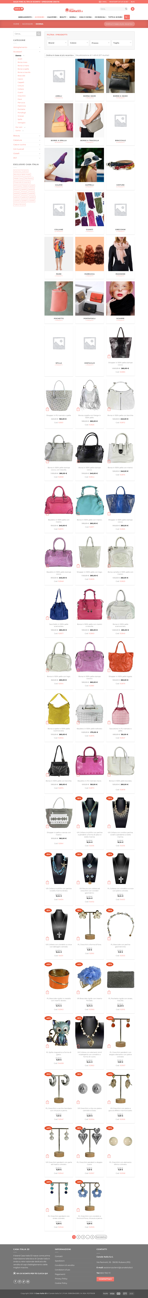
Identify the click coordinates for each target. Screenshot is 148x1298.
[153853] (89, 1033)
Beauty (63, 17)
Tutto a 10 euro (115, 17)
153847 (122, 738)
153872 (122, 423)
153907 (122, 1065)
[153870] (59, 500)
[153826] (89, 396)
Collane (21, 89)
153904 (91, 1119)
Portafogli (22, 113)
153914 (60, 684)
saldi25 (16, 193)
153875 (122, 475)
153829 (122, 581)
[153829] (120, 552)
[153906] (120, 1089)
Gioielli (72, 17)
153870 (60, 529)
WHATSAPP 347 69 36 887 (118, 2)
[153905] (89, 1196)
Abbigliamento (25, 17)
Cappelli (21, 82)
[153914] (59, 657)
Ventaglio (21, 123)
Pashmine (22, 106)
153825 (122, 529)
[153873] (89, 761)
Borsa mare (22, 62)
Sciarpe (21, 116)
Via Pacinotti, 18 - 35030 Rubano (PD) (113, 1262)
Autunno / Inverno (21, 171)
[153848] (59, 552)
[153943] (59, 1143)
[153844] (89, 448)
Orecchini (22, 96)
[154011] (59, 925)
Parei (20, 99)
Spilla (20, 119)
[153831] (59, 396)
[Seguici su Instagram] (20, 1282)
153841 (60, 843)
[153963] (59, 979)
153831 (60, 423)
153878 (122, 790)
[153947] (59, 1089)
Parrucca (21, 103)
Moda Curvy (18, 178)
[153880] (120, 343)
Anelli (20, 59)
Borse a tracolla (24, 72)
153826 (91, 425)
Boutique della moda (22, 174)
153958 (122, 1173)
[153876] (89, 709)
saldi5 (32, 186)
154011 (60, 956)
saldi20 (31, 189)
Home (16, 24)
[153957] (89, 1143)
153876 (91, 736)
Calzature (52, 17)
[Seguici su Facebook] (15, 1282)
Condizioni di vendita (64, 1265)
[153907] (120, 1033)
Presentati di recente (22, 182)
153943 (60, 1173)
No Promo (29, 178)
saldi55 (16, 201)
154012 (91, 902)
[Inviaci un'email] (28, 1282)
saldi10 (16, 189)
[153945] (59, 1196)
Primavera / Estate (21, 186)
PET (15, 158)
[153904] (89, 1089)
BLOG (133, 2)
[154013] (120, 869)
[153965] (89, 979)
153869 (91, 633)
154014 (60, 899)
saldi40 (17, 197)
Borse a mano (23, 66)
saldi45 (24, 197)
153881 (91, 686)
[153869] (89, 604)
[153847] (120, 709)
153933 (122, 956)
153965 (91, 1009)
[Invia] (126, 9)
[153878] (120, 761)
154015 (122, 846)
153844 (91, 477)
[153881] (89, 657)
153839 (91, 579)
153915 (122, 1009)
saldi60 (24, 201)
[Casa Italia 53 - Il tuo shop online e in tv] (74, 9)
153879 (122, 684)
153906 (122, 1119)
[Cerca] (95, 9)
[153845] (59, 709)
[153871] (89, 500)
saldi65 (31, 201)
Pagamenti (60, 1274)
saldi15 (23, 189)
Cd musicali (100, 17)
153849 (122, 633)
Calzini (20, 79)
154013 (122, 899)
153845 (60, 738)
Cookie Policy (61, 1283)
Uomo (18, 130)
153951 (91, 953)
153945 (60, 1227)
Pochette (21, 109)
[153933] (120, 925)
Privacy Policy (61, 1279)
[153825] (120, 500)
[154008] (59, 1033)
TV (126, 17)
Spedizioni (60, 1261)
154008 (61, 1063)
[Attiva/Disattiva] (39, 47)
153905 (91, 1227)
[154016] (89, 813)
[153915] (120, 979)
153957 (91, 1173)
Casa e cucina (85, 17)
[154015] (120, 813)
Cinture (21, 86)
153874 (60, 788)
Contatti (59, 1256)
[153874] (59, 761)
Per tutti (18, 127)
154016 (91, 846)
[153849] (120, 604)
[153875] (120, 448)
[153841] (59, 813)
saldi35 (31, 193)
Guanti (20, 92)
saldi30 (24, 193)
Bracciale (21, 76)
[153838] (59, 448)
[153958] (120, 1143)
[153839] (89, 552)
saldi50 (32, 197)
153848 (61, 581)
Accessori (39, 17)
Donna (18, 56)
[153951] (89, 925)
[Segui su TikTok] (24, 1282)
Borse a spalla (23, 69)
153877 (60, 633)
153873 (91, 788)
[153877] (59, 604)
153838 (60, 477)
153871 (91, 527)
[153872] (120, 396)
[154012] (89, 869)
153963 (60, 1009)
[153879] (120, 657)
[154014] (59, 869)
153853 (91, 1065)
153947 (60, 1119)
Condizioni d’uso (62, 1270)
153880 (122, 372)
